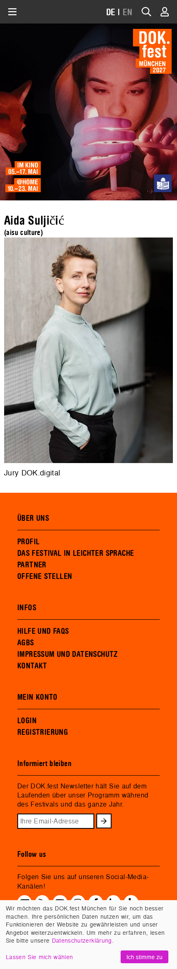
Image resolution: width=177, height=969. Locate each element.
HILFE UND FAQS (43, 631)
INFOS (26, 608)
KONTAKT (32, 666)
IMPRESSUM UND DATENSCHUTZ (67, 654)
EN (128, 12)
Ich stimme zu (144, 957)
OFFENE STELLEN (44, 576)
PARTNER (32, 565)
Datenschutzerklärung (82, 940)
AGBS (25, 643)
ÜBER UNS (33, 518)
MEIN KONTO (37, 697)
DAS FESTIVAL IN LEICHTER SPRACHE (75, 553)
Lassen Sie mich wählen (39, 957)
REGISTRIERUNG (42, 732)
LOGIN (27, 721)
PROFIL (28, 542)
